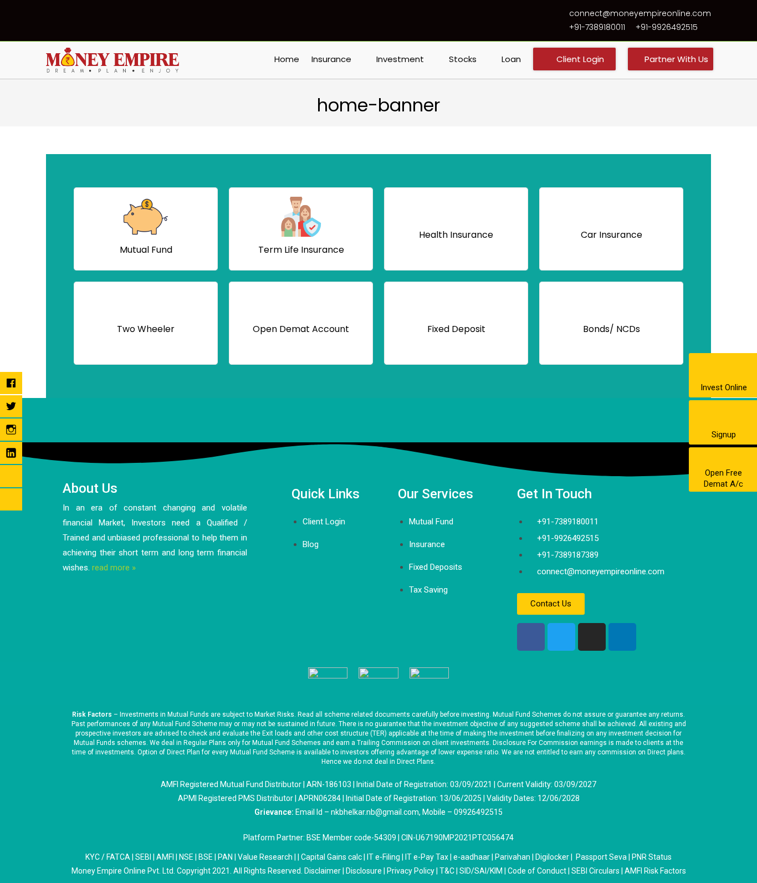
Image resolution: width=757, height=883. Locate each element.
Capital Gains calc (331, 857)
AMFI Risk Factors (655, 870)
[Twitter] (561, 637)
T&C (446, 870)
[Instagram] (592, 637)
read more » (114, 568)
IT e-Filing (383, 857)
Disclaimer (322, 870)
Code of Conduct (537, 870)
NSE (186, 857)
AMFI (165, 857)
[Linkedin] (622, 637)
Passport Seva (601, 857)
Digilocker (552, 857)
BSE (205, 857)
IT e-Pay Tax (426, 857)
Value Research (265, 857)
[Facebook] (531, 637)
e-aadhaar (472, 857)
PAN (225, 857)
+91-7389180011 (597, 27)
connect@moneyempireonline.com (640, 13)
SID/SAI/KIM (481, 870)
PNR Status (652, 857)
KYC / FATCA (107, 857)
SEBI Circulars (595, 870)
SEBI (143, 857)
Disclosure (364, 870)
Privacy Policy (410, 870)
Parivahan (512, 857)
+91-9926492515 (667, 27)
